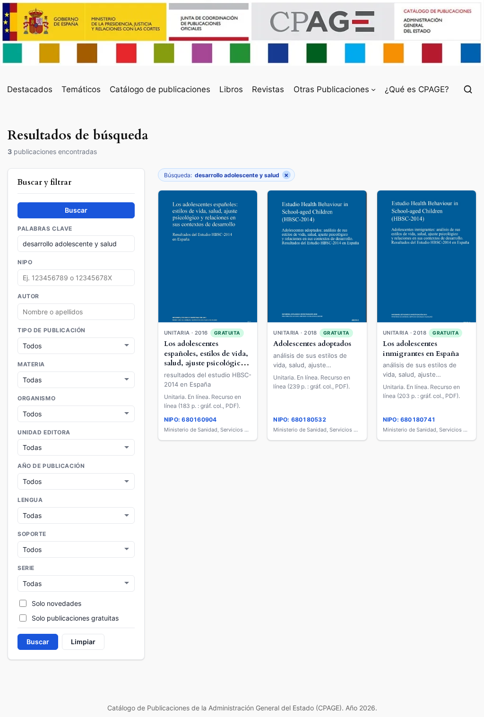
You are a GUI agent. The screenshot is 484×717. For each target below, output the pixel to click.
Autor (28, 296)
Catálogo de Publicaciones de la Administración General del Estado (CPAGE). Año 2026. (242, 708)
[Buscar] (468, 89)
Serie (26, 568)
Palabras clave (44, 228)
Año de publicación (51, 466)
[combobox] (76, 311)
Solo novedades (56, 603)
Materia (31, 364)
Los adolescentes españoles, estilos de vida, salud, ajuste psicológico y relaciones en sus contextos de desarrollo (207, 363)
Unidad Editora (43, 432)
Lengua (30, 500)
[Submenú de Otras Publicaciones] (373, 89)
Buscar (76, 210)
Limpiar (83, 642)
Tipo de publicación (51, 330)
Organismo (36, 398)
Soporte (31, 534)
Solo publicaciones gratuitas (75, 618)
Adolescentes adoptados (312, 344)
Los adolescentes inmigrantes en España (421, 349)
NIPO (24, 262)
